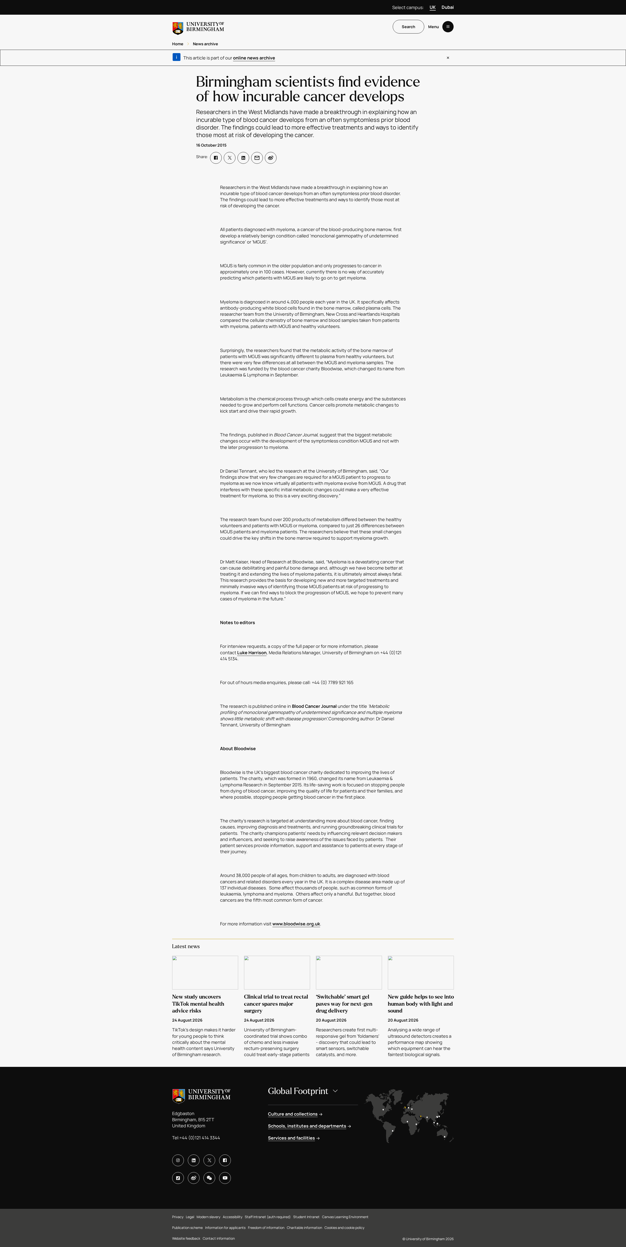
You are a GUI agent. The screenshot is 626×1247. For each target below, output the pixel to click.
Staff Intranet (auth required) (268, 1216)
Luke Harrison (252, 652)
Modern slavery (208, 1216)
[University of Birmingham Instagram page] (178, 1160)
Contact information (219, 1238)
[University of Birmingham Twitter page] (209, 1160)
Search (408, 26)
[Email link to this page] (257, 158)
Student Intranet (306, 1216)
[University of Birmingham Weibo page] (194, 1178)
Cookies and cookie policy (344, 1227)
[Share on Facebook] (216, 158)
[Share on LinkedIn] (243, 158)
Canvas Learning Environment (345, 1216)
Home (177, 44)
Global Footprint (298, 1091)
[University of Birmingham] (198, 26)
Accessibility (232, 1216)
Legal (190, 1216)
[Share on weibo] (271, 158)
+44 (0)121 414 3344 (199, 1138)
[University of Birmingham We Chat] (209, 1178)
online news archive (254, 58)
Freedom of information (266, 1227)
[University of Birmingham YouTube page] (225, 1178)
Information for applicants (225, 1227)
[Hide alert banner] (448, 58)
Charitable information (304, 1227)
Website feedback (186, 1238)
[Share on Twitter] (229, 158)
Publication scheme (187, 1227)
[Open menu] (448, 27)
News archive (205, 44)
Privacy (177, 1216)
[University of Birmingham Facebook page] (225, 1160)
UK (433, 7)
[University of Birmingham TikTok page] (178, 1178)
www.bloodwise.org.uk (296, 924)
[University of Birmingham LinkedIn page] (194, 1160)
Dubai (448, 7)
